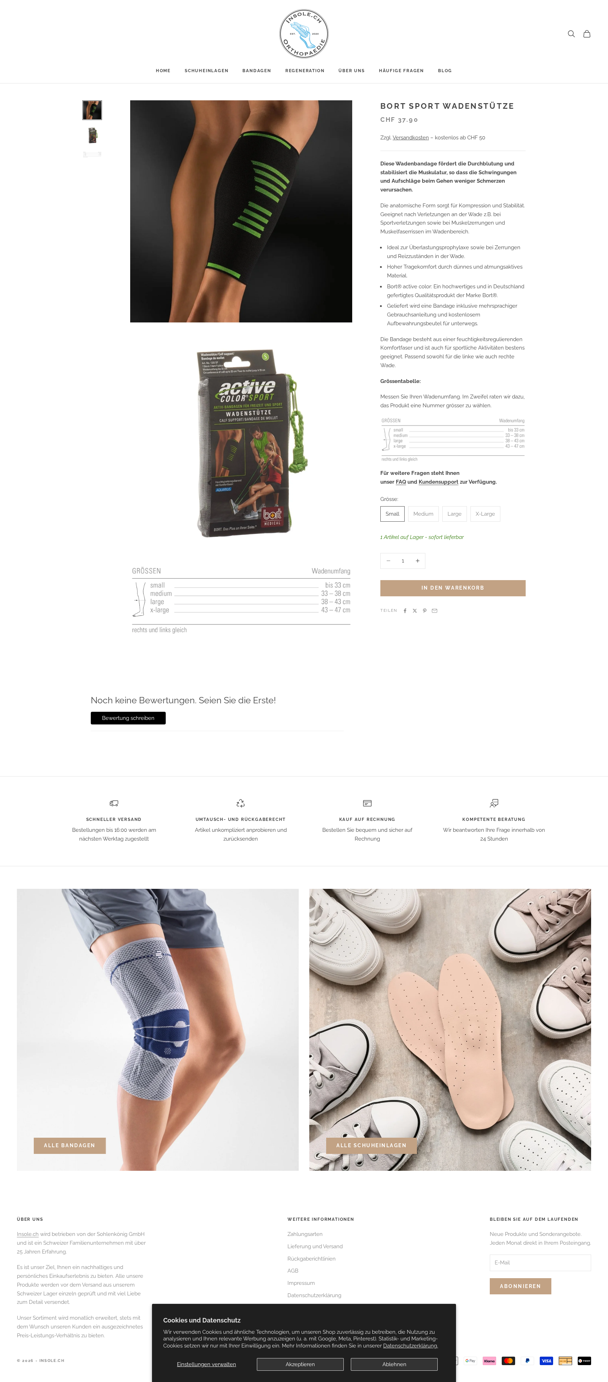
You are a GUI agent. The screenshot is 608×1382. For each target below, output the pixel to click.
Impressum (301, 1283)
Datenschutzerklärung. (410, 1346)
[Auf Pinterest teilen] (425, 611)
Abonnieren (520, 1286)
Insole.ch (28, 1234)
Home (163, 70)
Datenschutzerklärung (314, 1295)
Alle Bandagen (70, 1145)
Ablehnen (394, 1364)
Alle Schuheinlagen (371, 1145)
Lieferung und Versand (315, 1246)
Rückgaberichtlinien (311, 1259)
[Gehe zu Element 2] (92, 135)
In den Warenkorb (453, 588)
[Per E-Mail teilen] (434, 611)
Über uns (351, 70)
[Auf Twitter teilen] (415, 611)
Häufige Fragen (401, 70)
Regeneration (305, 70)
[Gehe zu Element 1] (92, 110)
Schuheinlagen (206, 70)
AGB (292, 1271)
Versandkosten (411, 137)
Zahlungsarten (305, 1234)
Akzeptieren (300, 1364)
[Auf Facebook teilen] (405, 611)
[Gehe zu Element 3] (92, 154)
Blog (445, 70)
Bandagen (256, 70)
